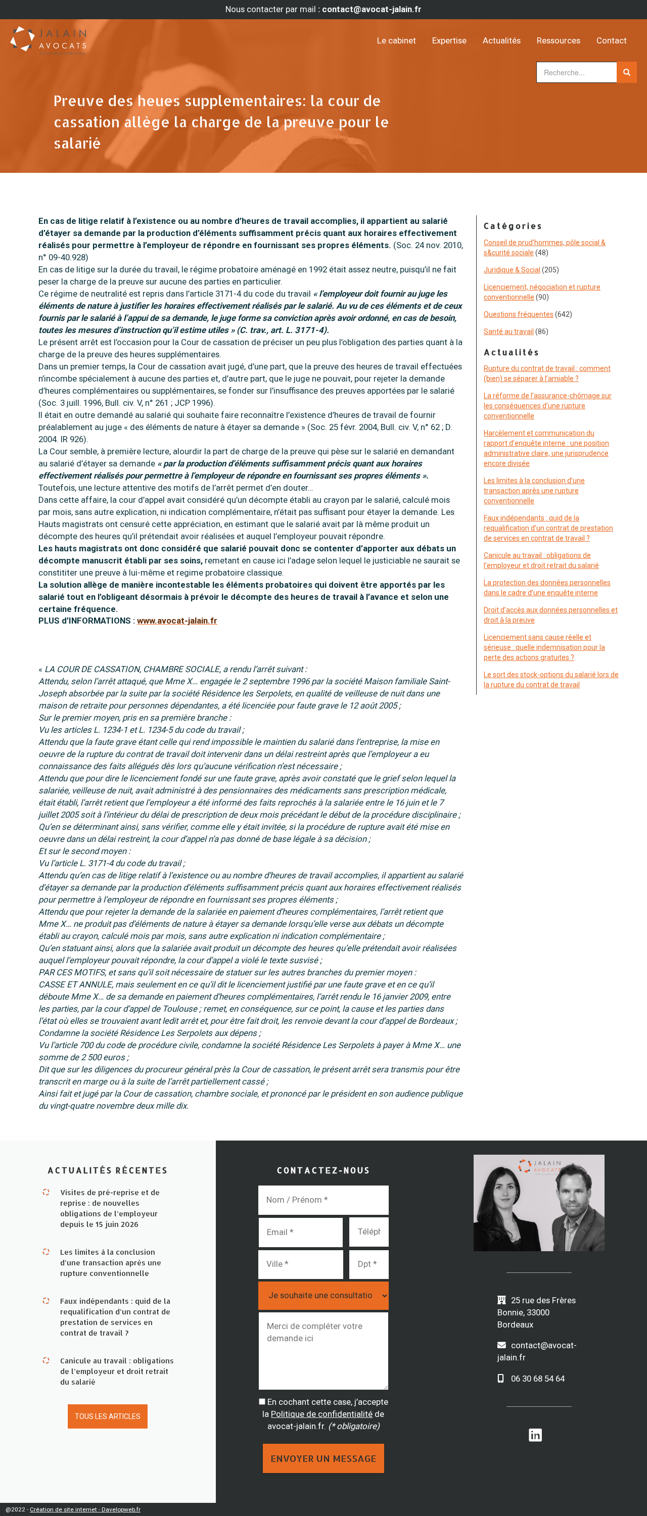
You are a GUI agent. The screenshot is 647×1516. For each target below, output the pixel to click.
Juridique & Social (512, 270)
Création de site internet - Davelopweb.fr (85, 1509)
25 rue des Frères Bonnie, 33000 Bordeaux (536, 1312)
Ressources (558, 40)
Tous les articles (108, 1416)
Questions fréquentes (518, 314)
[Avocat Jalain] (88, 37)
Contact (611, 40)
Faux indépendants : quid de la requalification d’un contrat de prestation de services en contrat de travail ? (548, 528)
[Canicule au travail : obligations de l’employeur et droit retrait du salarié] (46, 1359)
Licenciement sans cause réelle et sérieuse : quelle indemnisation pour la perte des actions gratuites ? (544, 647)
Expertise (449, 40)
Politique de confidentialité (322, 1414)
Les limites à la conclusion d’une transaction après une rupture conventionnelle (534, 491)
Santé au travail (509, 331)
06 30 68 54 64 (538, 1378)
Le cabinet (396, 40)
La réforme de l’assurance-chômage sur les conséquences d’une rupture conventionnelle (548, 406)
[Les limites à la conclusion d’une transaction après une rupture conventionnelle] (46, 1251)
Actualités (502, 40)
